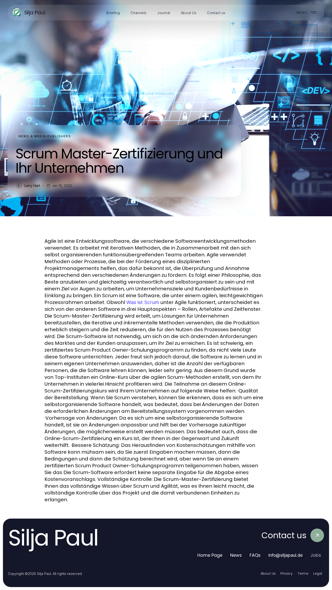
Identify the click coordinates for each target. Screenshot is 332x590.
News (236, 555)
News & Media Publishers (44, 136)
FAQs (255, 555)
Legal (317, 573)
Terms (302, 573)
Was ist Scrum (142, 302)
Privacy (286, 573)
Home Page (209, 555)
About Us (268, 573)
